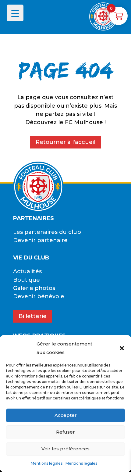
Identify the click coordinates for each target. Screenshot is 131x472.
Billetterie (33, 316)
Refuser (65, 432)
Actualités (27, 271)
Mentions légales (46, 463)
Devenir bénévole (38, 296)
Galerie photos (34, 288)
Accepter (66, 415)
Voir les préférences (65, 449)
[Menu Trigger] (15, 13)
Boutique (26, 280)
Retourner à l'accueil (65, 142)
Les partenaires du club (47, 232)
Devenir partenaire (40, 240)
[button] (122, 348)
